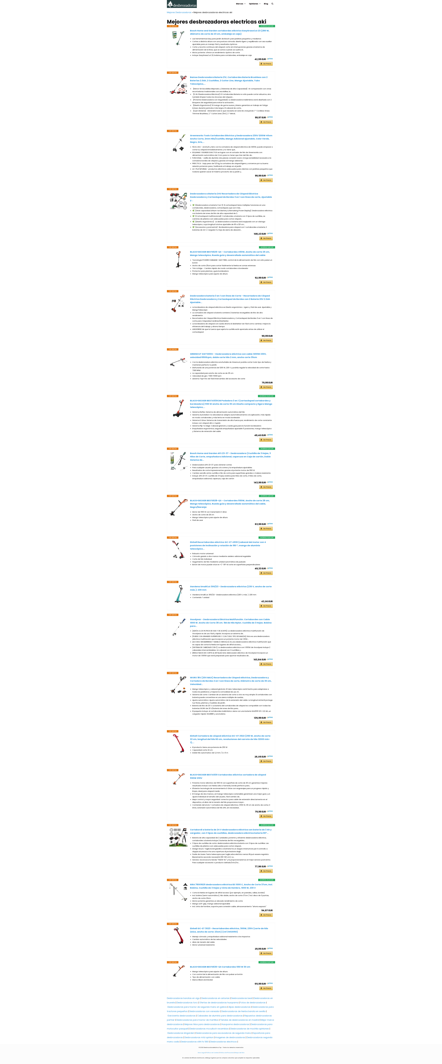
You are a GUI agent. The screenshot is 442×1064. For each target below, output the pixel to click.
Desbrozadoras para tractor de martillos (197, 1019)
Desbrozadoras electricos (223, 1041)
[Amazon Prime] (269, 59)
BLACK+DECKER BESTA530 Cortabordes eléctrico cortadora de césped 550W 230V (228, 776)
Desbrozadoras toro (187, 1002)
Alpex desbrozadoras (239, 1006)
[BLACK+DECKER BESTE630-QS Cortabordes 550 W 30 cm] (178, 971)
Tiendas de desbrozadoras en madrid (239, 1019)
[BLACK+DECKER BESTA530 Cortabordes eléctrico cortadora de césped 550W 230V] (178, 779)
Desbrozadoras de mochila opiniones (249, 1028)
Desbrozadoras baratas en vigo (183, 998)
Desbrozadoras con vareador (204, 1011)
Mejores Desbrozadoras (179, 12)
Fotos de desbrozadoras (253, 1002)
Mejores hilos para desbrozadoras (202, 1024)
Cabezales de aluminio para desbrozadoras (220, 1015)
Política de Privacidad (227, 1053)
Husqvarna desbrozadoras (235, 1024)
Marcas (239, 4)
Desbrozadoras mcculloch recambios (209, 1028)
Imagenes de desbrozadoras (230, 1037)
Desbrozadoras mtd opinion (199, 1037)
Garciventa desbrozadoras (181, 1015)
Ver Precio (267, 64)
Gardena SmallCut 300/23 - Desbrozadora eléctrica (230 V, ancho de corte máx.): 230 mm (231, 588)
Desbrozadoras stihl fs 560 (194, 1041)
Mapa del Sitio (239, 1053)
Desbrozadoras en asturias (215, 998)
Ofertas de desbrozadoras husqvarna (218, 1002)
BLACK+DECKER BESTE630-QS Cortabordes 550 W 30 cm (220, 966)
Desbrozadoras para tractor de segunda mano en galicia (197, 1006)
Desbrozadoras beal (241, 998)
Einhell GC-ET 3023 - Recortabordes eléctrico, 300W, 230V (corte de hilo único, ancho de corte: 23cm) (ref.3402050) (229, 930)
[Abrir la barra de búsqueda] (272, 3)
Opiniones (253, 4)
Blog (266, 4)
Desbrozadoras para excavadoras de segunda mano (223, 1033)
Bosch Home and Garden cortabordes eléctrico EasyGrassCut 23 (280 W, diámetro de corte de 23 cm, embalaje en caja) (229, 32)
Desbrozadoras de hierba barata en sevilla (243, 1011)
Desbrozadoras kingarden (180, 1033)
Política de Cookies (212, 1053)
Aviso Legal (201, 1053)
